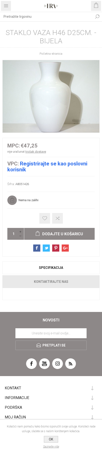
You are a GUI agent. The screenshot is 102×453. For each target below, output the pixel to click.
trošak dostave (35, 151)
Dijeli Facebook (36, 248)
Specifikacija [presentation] (51, 268)
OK (51, 439)
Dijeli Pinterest (55, 248)
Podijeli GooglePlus (65, 248)
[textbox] (46, 16)
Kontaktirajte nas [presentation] (51, 282)
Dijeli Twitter (46, 248)
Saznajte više (51, 446)
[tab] (51, 267)
